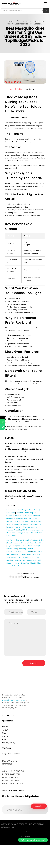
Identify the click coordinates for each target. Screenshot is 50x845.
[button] (45, 3)
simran (32, 89)
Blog (19, 21)
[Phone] (2, 427)
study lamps (21, 700)
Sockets (16, 563)
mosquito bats (8, 700)
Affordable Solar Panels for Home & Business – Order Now (23, 557)
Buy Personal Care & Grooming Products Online (25, 540)
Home (10, 21)
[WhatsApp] (2, 421)
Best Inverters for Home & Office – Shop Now (25, 543)
